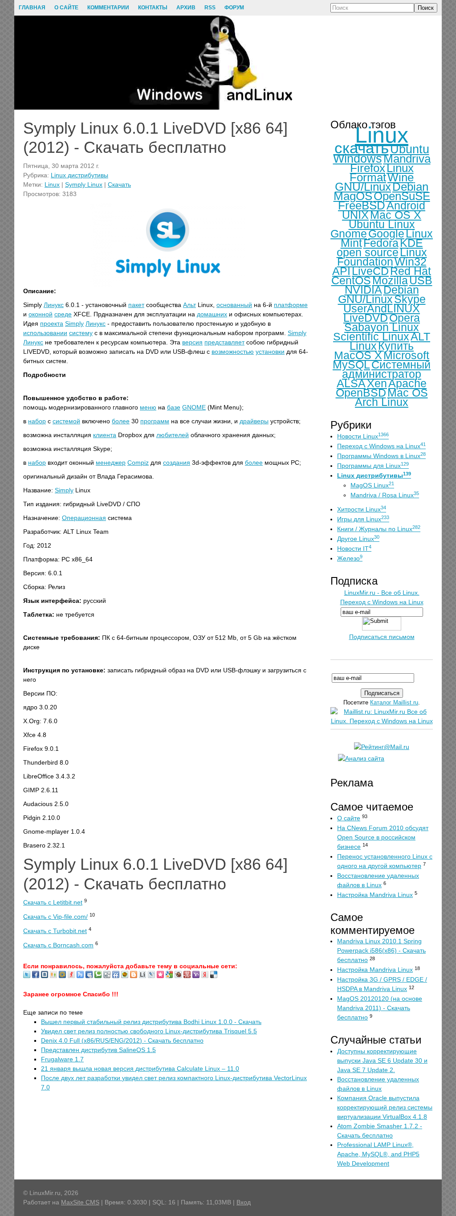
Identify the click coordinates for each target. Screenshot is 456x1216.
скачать (361, 147)
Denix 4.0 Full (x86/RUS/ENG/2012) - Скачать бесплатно (122, 1040)
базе (173, 407)
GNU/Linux (363, 186)
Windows (357, 158)
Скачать (119, 184)
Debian (410, 186)
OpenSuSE (402, 196)
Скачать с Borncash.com (58, 945)
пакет (136, 304)
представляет (224, 342)
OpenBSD (361, 392)
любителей (172, 434)
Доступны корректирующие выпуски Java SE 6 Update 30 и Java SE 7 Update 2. (382, 1060)
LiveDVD (365, 317)
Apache (407, 383)
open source (368, 252)
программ (154, 421)
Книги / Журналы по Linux (378, 528)
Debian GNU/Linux (378, 294)
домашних (212, 314)
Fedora (381, 243)
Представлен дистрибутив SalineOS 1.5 (98, 1049)
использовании (45, 332)
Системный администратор (386, 369)
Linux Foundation (382, 257)
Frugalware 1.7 (62, 1059)
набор (37, 421)
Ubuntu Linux (382, 224)
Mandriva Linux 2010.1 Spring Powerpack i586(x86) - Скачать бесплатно (381, 950)
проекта (51, 323)
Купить (396, 346)
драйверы (254, 421)
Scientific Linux (371, 336)
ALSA (351, 383)
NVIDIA (363, 289)
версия (192, 342)
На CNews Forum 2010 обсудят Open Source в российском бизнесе (382, 837)
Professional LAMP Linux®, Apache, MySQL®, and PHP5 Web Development (378, 1154)
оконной (40, 314)
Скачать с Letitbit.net (52, 902)
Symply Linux (83, 184)
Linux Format (382, 172)
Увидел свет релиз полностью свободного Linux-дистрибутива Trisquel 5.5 (149, 1031)
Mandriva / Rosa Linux (384, 495)
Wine (400, 177)
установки (270, 351)
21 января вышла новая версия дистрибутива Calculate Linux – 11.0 (140, 1068)
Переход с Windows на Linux (381, 446)
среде (63, 314)
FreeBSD (361, 205)
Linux (52, 184)
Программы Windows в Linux (381, 455)
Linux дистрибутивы (79, 175)
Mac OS (407, 392)
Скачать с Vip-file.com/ (55, 916)
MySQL (351, 364)
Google (386, 233)
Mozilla (390, 280)
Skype (410, 299)
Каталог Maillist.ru (394, 702)
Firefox (367, 168)
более (121, 421)
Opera (404, 317)
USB (420, 280)
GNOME (194, 407)
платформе (291, 304)
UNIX (355, 215)
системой (66, 421)
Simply (74, 323)
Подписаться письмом (382, 636)
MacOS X (358, 355)
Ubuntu (409, 149)
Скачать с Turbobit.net (55, 930)
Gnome (348, 233)
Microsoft (406, 355)
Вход (243, 1202)
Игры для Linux (363, 519)
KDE (411, 243)
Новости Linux (363, 436)
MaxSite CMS (80, 1202)
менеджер (111, 462)
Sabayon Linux (381, 327)
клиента (104, 434)
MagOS (353, 196)
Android (406, 205)
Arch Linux (381, 402)
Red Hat (410, 271)
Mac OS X (395, 215)
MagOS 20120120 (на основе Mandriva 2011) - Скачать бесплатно (379, 1008)
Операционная (84, 517)
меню (148, 407)
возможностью (233, 351)
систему (81, 332)
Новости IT (354, 548)
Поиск (426, 7)
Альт (189, 304)
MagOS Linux (372, 485)
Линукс (54, 304)
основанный (234, 304)
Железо (349, 558)
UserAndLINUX (381, 308)
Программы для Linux (373, 465)
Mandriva (407, 158)
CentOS (351, 280)
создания (176, 462)
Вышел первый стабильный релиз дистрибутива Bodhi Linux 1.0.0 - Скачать (151, 1021)
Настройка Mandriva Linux (375, 894)
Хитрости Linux (361, 509)
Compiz (138, 462)
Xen (377, 383)
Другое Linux (358, 538)
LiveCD (370, 271)
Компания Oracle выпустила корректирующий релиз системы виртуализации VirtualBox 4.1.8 (384, 1107)
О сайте (348, 818)
